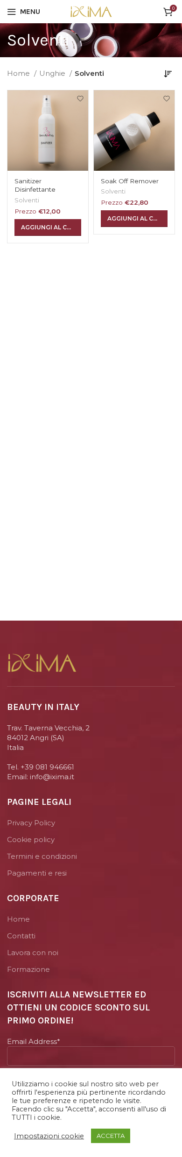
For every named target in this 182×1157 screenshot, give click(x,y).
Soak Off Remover (130, 181)
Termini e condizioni (42, 856)
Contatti (21, 935)
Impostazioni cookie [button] (49, 1136)
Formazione (28, 969)
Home (19, 73)
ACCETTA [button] (111, 1135)
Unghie (53, 73)
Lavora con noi (32, 952)
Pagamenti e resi (37, 873)
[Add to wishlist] (80, 98)
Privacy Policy (31, 822)
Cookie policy (31, 839)
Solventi (26, 200)
